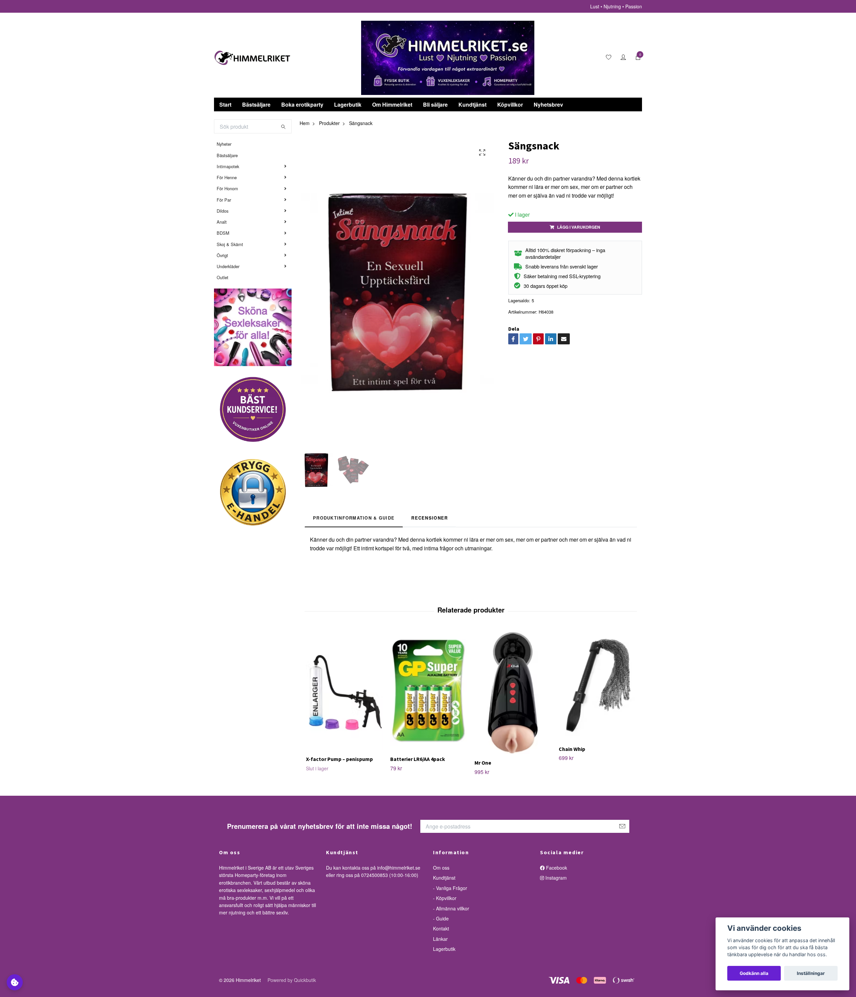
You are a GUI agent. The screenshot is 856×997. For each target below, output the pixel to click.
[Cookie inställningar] (15, 982)
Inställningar (811, 973)
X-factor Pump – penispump (339, 759)
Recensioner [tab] (429, 518)
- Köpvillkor (444, 898)
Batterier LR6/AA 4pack (417, 759)
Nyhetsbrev (548, 104)
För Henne (227, 177)
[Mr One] (512, 692)
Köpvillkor (510, 104)
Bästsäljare (256, 104)
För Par (224, 200)
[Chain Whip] (597, 685)
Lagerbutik (347, 104)
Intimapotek (228, 166)
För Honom (227, 188)
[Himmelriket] (252, 58)
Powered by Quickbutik (292, 980)
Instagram (555, 877)
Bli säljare (435, 104)
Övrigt (222, 255)
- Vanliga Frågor (450, 888)
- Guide (441, 918)
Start (225, 104)
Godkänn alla (754, 973)
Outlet (222, 277)
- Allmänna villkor (451, 908)
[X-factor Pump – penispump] (344, 690)
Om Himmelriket (392, 104)
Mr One (482, 762)
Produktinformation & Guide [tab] (354, 518)
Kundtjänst (472, 104)
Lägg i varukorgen (578, 227)
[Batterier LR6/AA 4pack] (428, 690)
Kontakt (441, 928)
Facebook (556, 867)
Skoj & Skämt (230, 244)
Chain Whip (572, 749)
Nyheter (224, 144)
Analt (222, 222)
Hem (305, 123)
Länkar (440, 938)
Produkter (329, 123)
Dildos (222, 211)
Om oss (441, 867)
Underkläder (228, 266)
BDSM (223, 233)
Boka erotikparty (302, 104)
